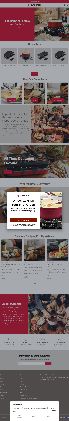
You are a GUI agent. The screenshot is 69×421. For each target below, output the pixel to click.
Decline (48, 416)
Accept (34, 416)
